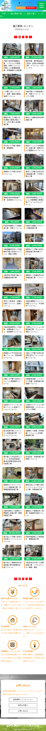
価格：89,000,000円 (11, 533)
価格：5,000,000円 (34, 194)
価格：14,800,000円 (34, 481)
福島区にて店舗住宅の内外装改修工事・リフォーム (35, 277)
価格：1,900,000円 (12, 271)
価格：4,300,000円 (34, 168)
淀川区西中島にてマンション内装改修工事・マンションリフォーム (13, 433)
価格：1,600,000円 (34, 88)
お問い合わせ (23, 711)
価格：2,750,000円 (12, 453)
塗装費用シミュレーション (23, 699)
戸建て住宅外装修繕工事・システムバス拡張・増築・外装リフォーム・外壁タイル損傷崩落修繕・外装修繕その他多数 (13, 65)
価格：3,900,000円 (34, 246)
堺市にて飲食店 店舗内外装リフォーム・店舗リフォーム (13, 303)
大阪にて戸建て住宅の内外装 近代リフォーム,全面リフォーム (35, 355)
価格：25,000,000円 (34, 57)
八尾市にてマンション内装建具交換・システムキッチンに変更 (35, 407)
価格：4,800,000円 (12, 57)
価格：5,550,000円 (12, 246)
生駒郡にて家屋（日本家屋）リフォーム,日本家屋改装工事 (35, 433)
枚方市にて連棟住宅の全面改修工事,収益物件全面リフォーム (13, 565)
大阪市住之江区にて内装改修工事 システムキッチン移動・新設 (35, 565)
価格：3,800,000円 (34, 222)
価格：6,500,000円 (12, 194)
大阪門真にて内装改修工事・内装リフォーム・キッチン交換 (35, 94)
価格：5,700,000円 (12, 88)
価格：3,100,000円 (34, 271)
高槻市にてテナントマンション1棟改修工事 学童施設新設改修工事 (13, 487)
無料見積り (32, 8)
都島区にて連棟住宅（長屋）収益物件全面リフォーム (35, 513)
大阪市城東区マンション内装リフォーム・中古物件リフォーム (35, 303)
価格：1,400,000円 (34, 142)
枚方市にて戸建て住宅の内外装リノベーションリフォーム (13, 539)
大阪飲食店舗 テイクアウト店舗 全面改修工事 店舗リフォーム (35, 381)
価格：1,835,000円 (12, 427)
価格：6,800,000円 (34, 114)
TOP (4, 14)
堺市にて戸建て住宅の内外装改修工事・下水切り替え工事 (35, 174)
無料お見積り (23, 705)
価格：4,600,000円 (12, 142)
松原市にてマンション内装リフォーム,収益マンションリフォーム (13, 407)
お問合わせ (21, 8)
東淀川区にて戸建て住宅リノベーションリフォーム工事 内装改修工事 (35, 487)
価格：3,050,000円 (34, 323)
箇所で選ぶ (31, 14)
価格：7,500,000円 (12, 114)
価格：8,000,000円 (12, 323)
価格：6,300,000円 (34, 375)
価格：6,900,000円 (12, 481)
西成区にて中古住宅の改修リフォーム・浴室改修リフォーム (13, 355)
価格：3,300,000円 (34, 453)
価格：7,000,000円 (12, 507)
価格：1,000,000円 (34, 401)
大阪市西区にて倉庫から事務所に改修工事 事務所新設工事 (13, 513)
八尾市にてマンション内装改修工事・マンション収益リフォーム (35, 329)
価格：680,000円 (12, 222)
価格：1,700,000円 (12, 297)
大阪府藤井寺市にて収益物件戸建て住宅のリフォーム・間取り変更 (13, 251)
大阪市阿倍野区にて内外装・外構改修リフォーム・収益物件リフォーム (13, 329)
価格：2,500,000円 (12, 349)
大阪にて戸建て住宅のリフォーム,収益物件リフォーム (13, 381)
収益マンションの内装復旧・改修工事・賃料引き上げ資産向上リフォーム (35, 148)
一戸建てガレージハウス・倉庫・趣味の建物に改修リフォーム (13, 94)
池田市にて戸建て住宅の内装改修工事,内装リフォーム (35, 251)
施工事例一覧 (16, 14)
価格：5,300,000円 (12, 168)
